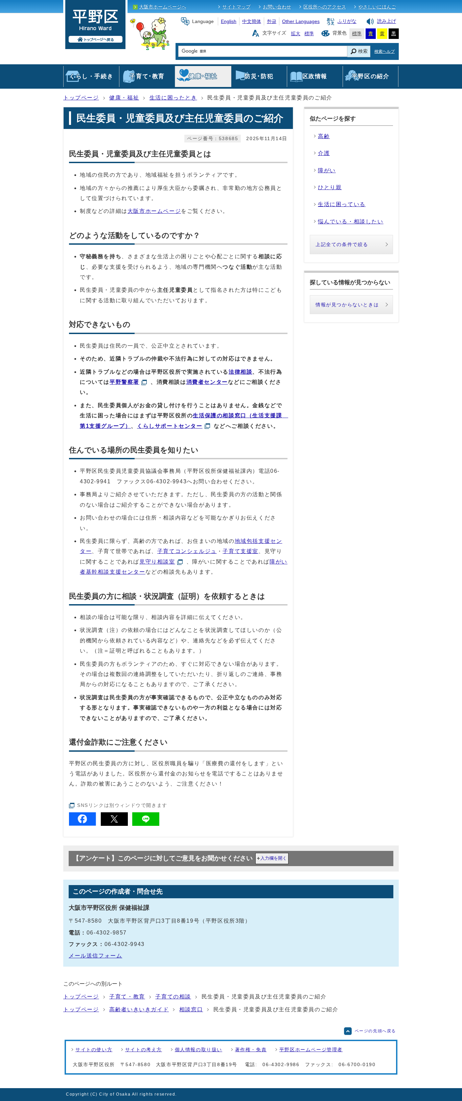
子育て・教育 (127, 996)
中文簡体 (251, 21)
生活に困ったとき (173, 98)
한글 (271, 21)
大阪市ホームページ (154, 211)
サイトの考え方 (143, 1049)
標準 (309, 33)
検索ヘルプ (384, 51)
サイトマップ (236, 6)
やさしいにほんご (377, 6)
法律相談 (240, 372)
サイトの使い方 (93, 1049)
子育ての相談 (173, 996)
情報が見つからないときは (347, 304)
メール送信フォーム (95, 956)
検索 (363, 51)
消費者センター (207, 382)
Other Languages (301, 21)
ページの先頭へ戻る (375, 1031)
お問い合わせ (277, 6)
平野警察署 (124, 382)
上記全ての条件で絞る (342, 244)
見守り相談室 (157, 562)
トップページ (81, 98)
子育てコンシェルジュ (187, 551)
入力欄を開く (273, 858)
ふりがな (347, 21)
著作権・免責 (251, 1049)
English (228, 21)
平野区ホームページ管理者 (311, 1049)
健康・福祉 (124, 98)
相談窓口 (191, 1009)
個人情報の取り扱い (198, 1049)
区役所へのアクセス (324, 6)
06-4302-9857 (107, 932)
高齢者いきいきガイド (139, 1009)
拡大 (295, 33)
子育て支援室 (240, 551)
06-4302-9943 (166, 481)
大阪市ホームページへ (162, 6)
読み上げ (386, 21)
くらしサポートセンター (170, 426)
